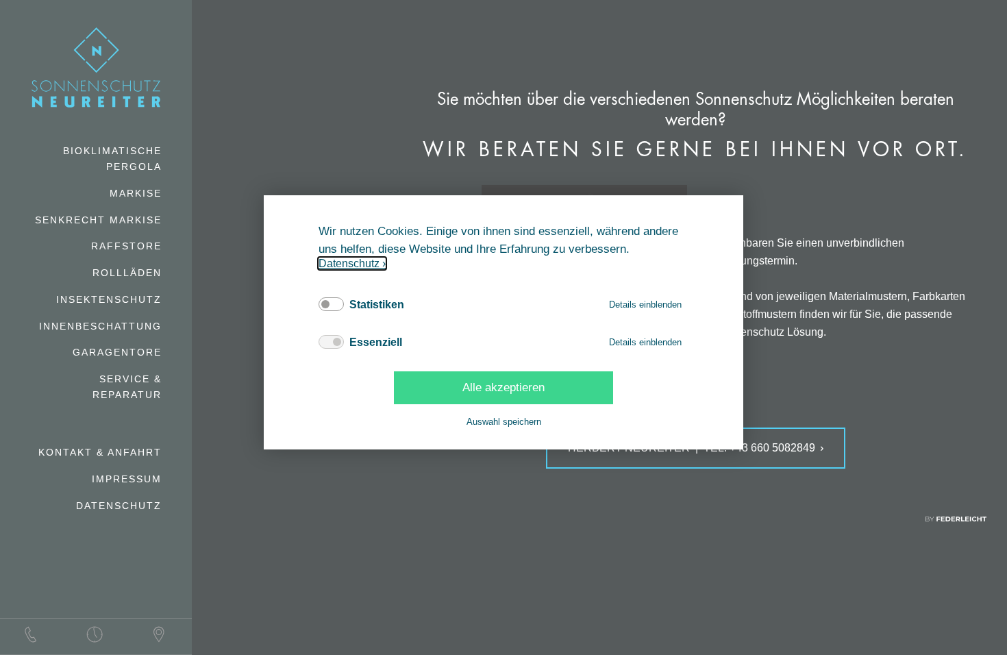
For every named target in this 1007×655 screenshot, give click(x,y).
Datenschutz (349, 263)
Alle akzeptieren (503, 387)
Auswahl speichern (504, 422)
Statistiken (376, 304)
